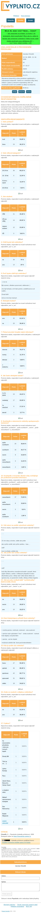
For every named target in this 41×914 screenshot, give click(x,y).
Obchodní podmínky (9, 904)
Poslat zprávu (6, 894)
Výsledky (20, 20)
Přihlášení (16, 16)
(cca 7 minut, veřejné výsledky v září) (20, 37)
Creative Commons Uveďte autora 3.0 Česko (16, 842)
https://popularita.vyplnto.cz (22, 836)
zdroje (15, 91)
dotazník (21, 91)
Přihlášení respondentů (17, 906)
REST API (29, 906)
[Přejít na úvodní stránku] (20, 6)
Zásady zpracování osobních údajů (27, 904)
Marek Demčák (6, 911)
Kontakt (30, 20)
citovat (29, 91)
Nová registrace (25, 16)
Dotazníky (11, 20)
